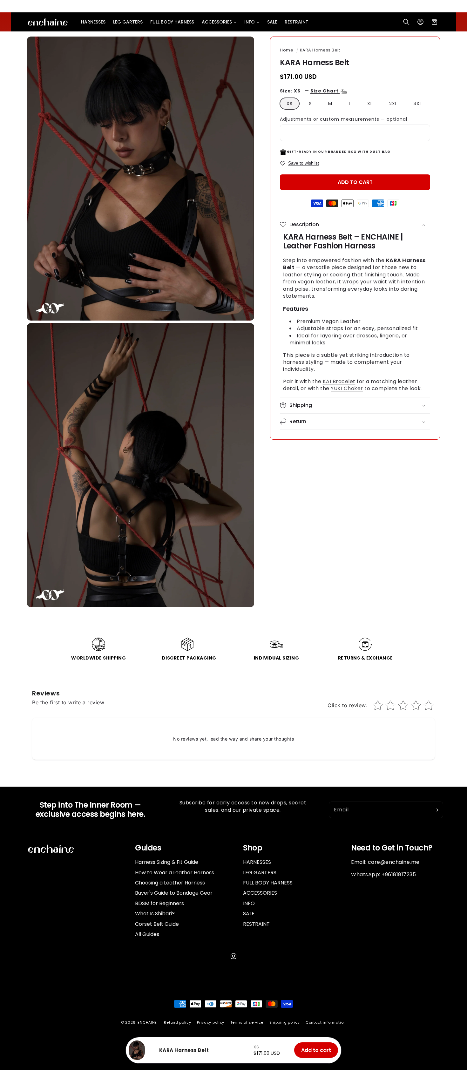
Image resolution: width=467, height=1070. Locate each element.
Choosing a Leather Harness (170, 882)
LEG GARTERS (259, 872)
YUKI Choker (347, 388)
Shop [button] (252, 848)
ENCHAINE (147, 1022)
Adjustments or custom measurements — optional (343, 119)
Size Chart (325, 91)
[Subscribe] (436, 810)
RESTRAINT (256, 924)
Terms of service (246, 1022)
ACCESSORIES (260, 893)
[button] (219, 22)
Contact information (326, 1022)
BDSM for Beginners (159, 903)
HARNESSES (257, 862)
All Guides (147, 934)
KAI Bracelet (339, 381)
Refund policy (177, 1022)
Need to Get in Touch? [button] (391, 848)
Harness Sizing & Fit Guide (166, 862)
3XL (418, 103)
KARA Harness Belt (320, 50)
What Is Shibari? (155, 913)
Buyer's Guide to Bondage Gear (174, 893)
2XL (393, 103)
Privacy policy (210, 1022)
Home (286, 50)
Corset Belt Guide (157, 924)
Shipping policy (284, 1022)
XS (290, 103)
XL (370, 103)
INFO (249, 903)
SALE (248, 913)
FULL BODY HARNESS (268, 882)
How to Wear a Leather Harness (174, 872)
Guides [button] (148, 848)
